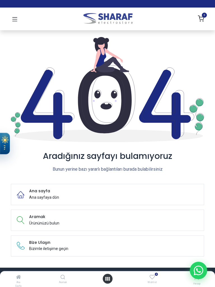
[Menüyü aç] (107, 279)
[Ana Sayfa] (18, 277)
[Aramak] (63, 277)
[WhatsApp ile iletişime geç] (198, 270)
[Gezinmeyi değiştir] (15, 19)
